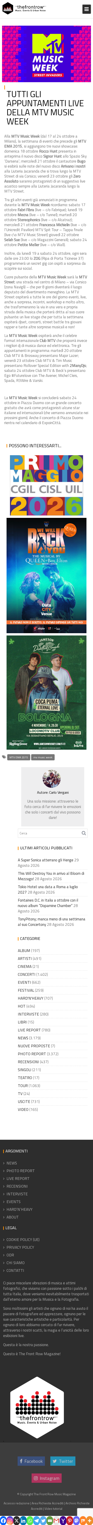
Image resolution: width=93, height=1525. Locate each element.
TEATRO (25, 1078)
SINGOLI (24, 1070)
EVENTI (81, 30)
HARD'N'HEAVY (30, 998)
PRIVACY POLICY (20, 1247)
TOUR (23, 1086)
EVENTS (14, 1202)
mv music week (42, 757)
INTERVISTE (28, 1014)
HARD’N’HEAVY (20, 1209)
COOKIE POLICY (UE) (23, 1240)
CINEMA (25, 966)
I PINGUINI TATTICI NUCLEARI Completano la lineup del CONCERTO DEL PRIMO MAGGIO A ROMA (41, 487)
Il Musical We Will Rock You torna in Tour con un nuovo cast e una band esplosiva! (45, 616)
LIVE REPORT (29, 1030)
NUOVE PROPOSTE (34, 1046)
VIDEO (23, 1109)
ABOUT (13, 1217)
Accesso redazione (17, 1503)
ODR (10, 1255)
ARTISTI (25, 958)
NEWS (23, 1038)
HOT (22, 1006)
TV (20, 1094)
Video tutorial (53, 1508)
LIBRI (22, 1022)
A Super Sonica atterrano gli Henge (45, 860)
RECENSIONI (28, 1062)
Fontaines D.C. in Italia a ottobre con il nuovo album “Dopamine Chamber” (48, 903)
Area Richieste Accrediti (47, 1503)
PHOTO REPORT (32, 1054)
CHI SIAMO (16, 1263)
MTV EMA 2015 (18, 757)
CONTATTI (15, 1270)
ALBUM (24, 951)
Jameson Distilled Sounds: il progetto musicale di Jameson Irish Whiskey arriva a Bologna (45, 721)
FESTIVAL (26, 990)
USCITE (24, 1102)
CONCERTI (26, 974)
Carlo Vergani (13, 35)
